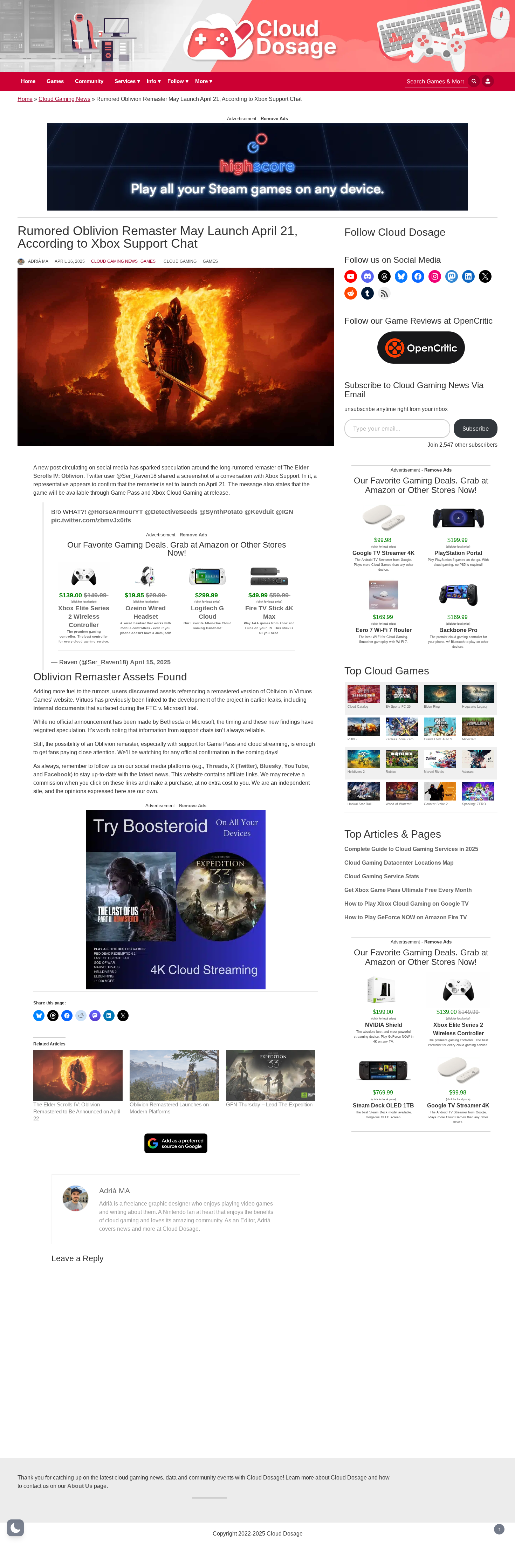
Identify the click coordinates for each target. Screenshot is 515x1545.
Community (89, 81)
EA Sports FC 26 (398, 706)
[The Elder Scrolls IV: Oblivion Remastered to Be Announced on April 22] (78, 1075)
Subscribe (475, 428)
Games (55, 81)
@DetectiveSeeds (171, 511)
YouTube (296, 766)
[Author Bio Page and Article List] (75, 1198)
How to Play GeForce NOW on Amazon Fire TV (405, 917)
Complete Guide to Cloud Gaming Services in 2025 (411, 849)
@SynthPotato (221, 511)
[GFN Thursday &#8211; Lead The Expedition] (270, 1075)
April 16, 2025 (70, 261)
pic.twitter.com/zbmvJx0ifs (91, 520)
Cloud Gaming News (64, 99)
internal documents (59, 708)
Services (125, 81)
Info (151, 81)
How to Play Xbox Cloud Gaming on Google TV (406, 904)
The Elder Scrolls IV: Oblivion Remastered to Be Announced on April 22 (76, 1111)
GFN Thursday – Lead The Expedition (269, 1104)
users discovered (135, 691)
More (201, 81)
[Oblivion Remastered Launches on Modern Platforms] (174, 1075)
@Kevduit (259, 511)
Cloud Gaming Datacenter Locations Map (399, 863)
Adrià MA (38, 261)
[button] (15, 1527)
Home (28, 81)
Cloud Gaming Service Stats (381, 876)
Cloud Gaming (180, 261)
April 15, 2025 (150, 662)
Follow (175, 81)
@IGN (284, 511)
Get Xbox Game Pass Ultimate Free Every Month (408, 890)
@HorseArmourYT (115, 511)
